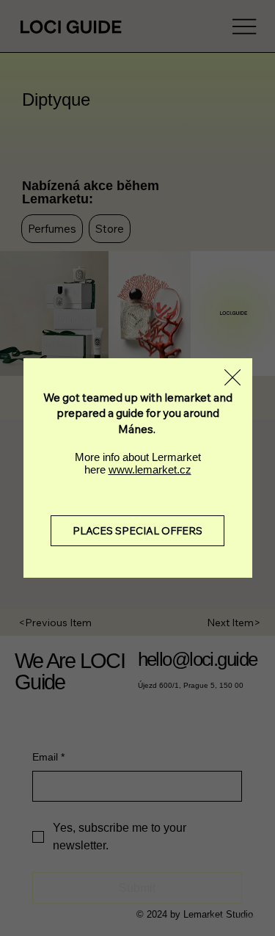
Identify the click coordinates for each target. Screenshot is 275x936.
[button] (232, 378)
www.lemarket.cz (150, 469)
